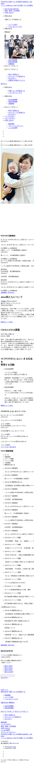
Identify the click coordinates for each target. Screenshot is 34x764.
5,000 (8, 670)
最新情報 (11, 124)
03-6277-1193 (11, 746)
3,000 (8, 668)
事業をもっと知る (7, 405)
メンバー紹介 (12, 24)
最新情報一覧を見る (7, 645)
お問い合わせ (9, 12)
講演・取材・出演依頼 (12, 10)
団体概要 (8, 695)
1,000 (8, 666)
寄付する (4, 84)
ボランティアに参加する (16, 76)
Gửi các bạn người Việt (12, 9)
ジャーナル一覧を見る (8, 447)
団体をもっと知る (7, 322)
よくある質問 (12, 128)
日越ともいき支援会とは (16, 91)
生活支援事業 (12, 60)
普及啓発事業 (12, 62)
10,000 (9, 672)
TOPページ (4, 689)
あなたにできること (21, 711)
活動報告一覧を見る (7, 292)
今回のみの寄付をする (8, 675)
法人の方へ (12, 78)
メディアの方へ (10, 118)
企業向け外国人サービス (16, 80)
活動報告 (11, 64)
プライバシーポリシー (15, 126)
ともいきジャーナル (15, 26)
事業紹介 (12, 702)
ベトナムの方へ (10, 116)
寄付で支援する (13, 74)
